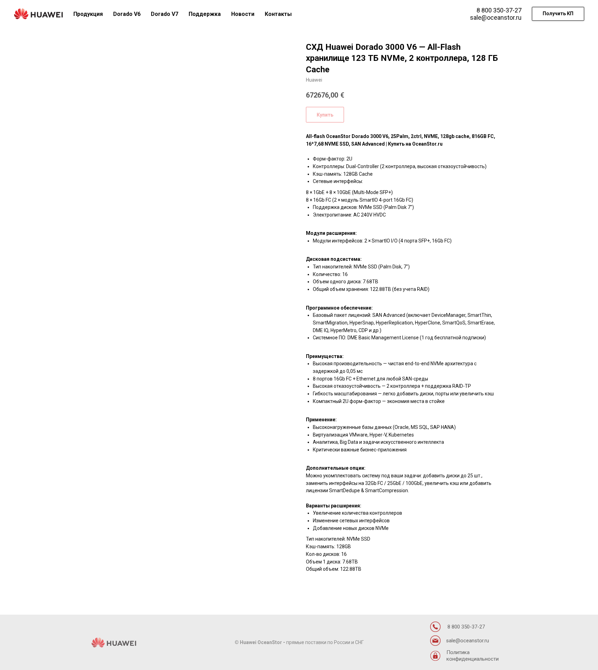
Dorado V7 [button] (164, 14)
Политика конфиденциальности (472, 655)
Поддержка (205, 14)
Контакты (278, 14)
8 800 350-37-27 (499, 10)
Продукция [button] (88, 14)
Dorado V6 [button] (127, 14)
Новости (242, 14)
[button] (558, 14)
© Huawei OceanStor (258, 642)
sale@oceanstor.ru (496, 17)
